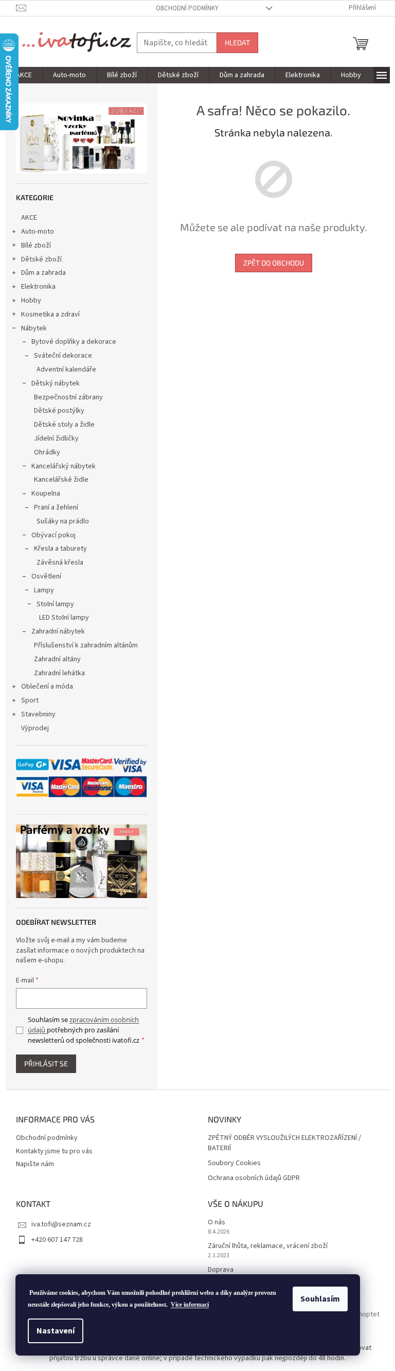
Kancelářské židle (61, 479)
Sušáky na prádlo (63, 521)
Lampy (44, 590)
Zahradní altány (57, 659)
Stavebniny (38, 714)
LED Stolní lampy (64, 617)
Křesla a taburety (60, 548)
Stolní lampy (55, 604)
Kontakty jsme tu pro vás (54, 1151)
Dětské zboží (41, 259)
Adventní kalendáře (66, 369)
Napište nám (35, 1164)
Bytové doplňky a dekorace (73, 342)
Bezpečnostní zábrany (68, 397)
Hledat (237, 42)
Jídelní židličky (56, 438)
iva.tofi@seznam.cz (61, 1224)
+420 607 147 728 (57, 1240)
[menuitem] (24, 75)
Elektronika (38, 287)
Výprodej (35, 728)
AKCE (29, 218)
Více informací (190, 1304)
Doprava (221, 1270)
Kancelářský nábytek (63, 466)
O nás (216, 1222)
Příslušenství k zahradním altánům (86, 645)
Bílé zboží (36, 245)
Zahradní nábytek (58, 631)
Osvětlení (46, 576)
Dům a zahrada (43, 273)
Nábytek (34, 328)
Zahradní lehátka (59, 673)
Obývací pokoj (53, 535)
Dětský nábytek (55, 383)
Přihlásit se (46, 1063)
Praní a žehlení (56, 507)
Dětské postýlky (59, 411)
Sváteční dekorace (63, 355)
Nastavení (56, 1331)
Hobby (31, 300)
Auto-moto (37, 231)
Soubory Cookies (234, 1163)
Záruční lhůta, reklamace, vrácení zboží (268, 1246)
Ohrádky (47, 452)
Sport (30, 700)
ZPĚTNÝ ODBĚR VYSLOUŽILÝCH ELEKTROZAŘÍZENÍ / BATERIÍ (284, 1143)
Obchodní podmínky (187, 8)
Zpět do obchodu (273, 262)
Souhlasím (320, 1299)
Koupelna (45, 493)
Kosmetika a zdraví (50, 314)
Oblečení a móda (47, 686)
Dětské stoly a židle (64, 424)
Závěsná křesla (60, 562)
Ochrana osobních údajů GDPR (254, 1178)
